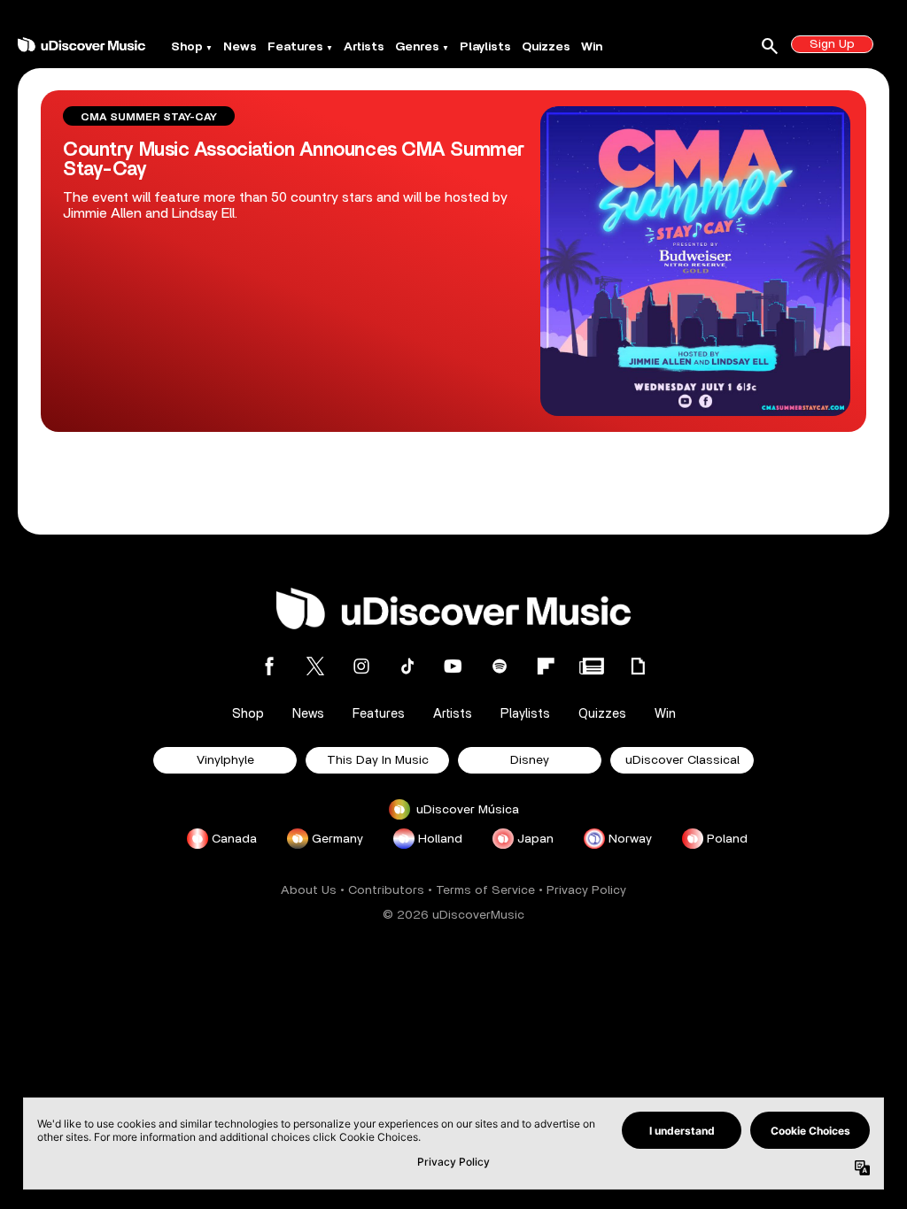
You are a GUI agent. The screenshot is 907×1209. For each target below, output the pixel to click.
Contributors (386, 890)
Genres (417, 47)
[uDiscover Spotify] (499, 666)
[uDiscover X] (315, 666)
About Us (309, 890)
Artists (364, 47)
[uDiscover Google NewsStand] (591, 666)
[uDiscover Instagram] (361, 666)
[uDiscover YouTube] (453, 666)
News (240, 47)
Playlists (485, 47)
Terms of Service (485, 890)
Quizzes (546, 47)
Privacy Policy (586, 890)
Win (591, 47)
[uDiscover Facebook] (269, 666)
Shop (187, 47)
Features (295, 47)
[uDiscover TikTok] (407, 666)
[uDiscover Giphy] (637, 666)
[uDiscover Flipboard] (545, 666)
